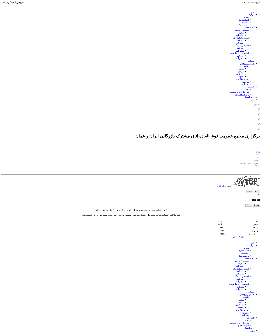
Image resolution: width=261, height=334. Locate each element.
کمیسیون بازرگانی (241, 45)
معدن (241, 68)
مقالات (246, 66)
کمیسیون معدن (242, 30)
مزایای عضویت (242, 94)
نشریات (245, 84)
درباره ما (250, 14)
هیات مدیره (244, 19)
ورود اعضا (249, 97)
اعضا (247, 89)
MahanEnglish (239, 237)
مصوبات (240, 35)
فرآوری (240, 71)
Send (257, 191)
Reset (249, 191)
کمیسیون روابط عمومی (238, 53)
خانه (252, 12)
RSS (258, 152)
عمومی (240, 76)
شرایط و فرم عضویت (239, 92)
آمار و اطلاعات (242, 79)
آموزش (245, 81)
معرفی (246, 17)
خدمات (251, 61)
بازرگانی (240, 74)
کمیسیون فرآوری (241, 37)
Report (256, 205)
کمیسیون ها (249, 27)
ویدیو (252, 99)
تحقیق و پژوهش (247, 63)
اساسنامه (244, 22)
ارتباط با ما (244, 25)
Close (248, 205)
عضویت (250, 87)
